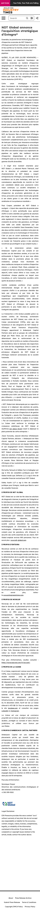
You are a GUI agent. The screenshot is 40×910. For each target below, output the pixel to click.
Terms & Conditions (29, 902)
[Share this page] (37, 18)
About (11, 898)
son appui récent (15, 429)
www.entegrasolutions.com (13, 595)
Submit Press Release (12, 902)
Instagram (15, 711)
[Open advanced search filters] (31, 18)
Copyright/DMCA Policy (14, 907)
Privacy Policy (30, 907)
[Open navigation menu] (3, 18)
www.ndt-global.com (18, 540)
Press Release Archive (23, 898)
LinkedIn (5, 711)
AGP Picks (5, 3)
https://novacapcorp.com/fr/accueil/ (16, 663)
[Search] (27, 18)
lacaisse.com (13, 708)
